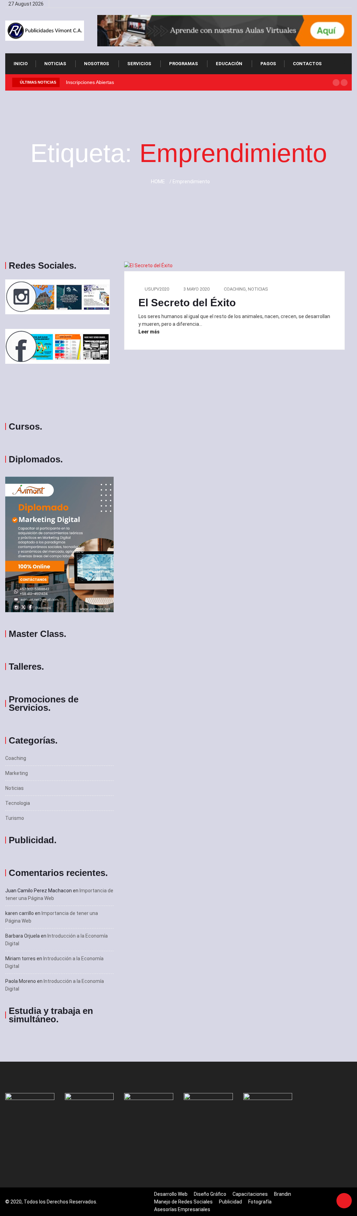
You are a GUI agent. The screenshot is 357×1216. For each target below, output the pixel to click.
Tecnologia (17, 803)
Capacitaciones (250, 1194)
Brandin (282, 1194)
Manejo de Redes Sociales (183, 1202)
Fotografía (260, 1202)
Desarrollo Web (171, 1194)
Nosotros (96, 63)
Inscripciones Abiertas (90, 82)
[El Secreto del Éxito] (314, 4)
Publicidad (230, 1202)
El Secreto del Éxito (187, 302)
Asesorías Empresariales (182, 1209)
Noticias (55, 63)
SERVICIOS (139, 63)
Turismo (14, 818)
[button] (336, 82)
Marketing (16, 773)
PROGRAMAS (183, 63)
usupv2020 (157, 289)
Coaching (15, 758)
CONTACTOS (307, 63)
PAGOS (268, 63)
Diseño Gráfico (210, 1194)
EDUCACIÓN (229, 63)
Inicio (21, 63)
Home (158, 181)
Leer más (149, 331)
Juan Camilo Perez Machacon (38, 890)
